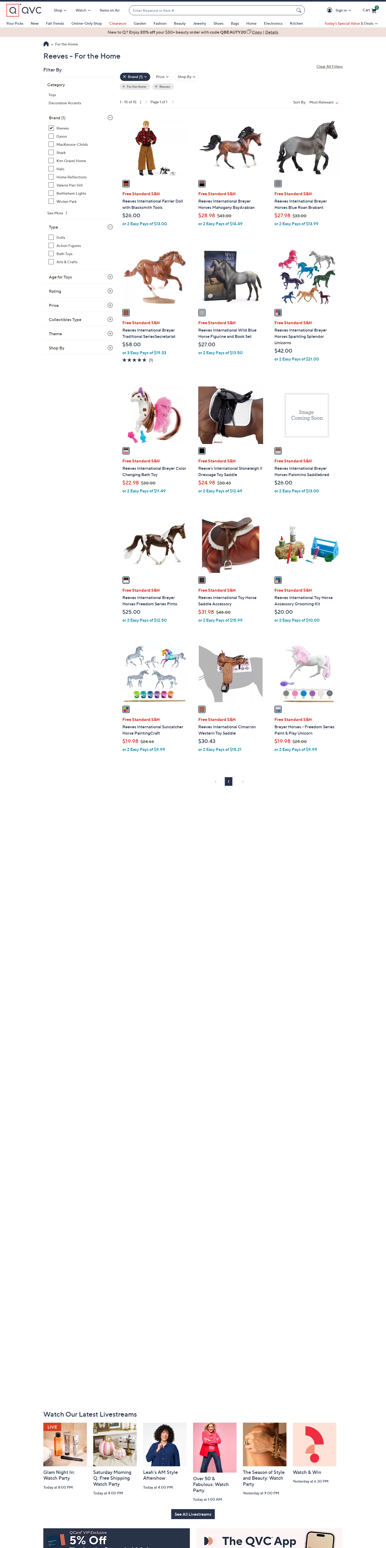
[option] (193, 32)
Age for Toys (60, 277)
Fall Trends (55, 23)
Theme (55, 333)
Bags (235, 23)
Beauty (180, 23)
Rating (55, 291)
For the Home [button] (136, 87)
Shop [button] (58, 10)
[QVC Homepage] (46, 44)
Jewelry (199, 23)
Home (251, 23)
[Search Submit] (300, 10)
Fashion (160, 23)
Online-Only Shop (86, 23)
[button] (330, 10)
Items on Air (110, 10)
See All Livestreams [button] (193, 1514)
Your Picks (14, 23)
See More (55, 213)
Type (53, 227)
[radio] (126, 183)
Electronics (273, 23)
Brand (57, 117)
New (35, 23)
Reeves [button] (164, 87)
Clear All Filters (329, 66)
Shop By (56, 347)
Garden (140, 23)
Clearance (117, 23)
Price (54, 305)
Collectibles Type (65, 319)
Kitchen (296, 23)
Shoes (218, 23)
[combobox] (211, 10)
